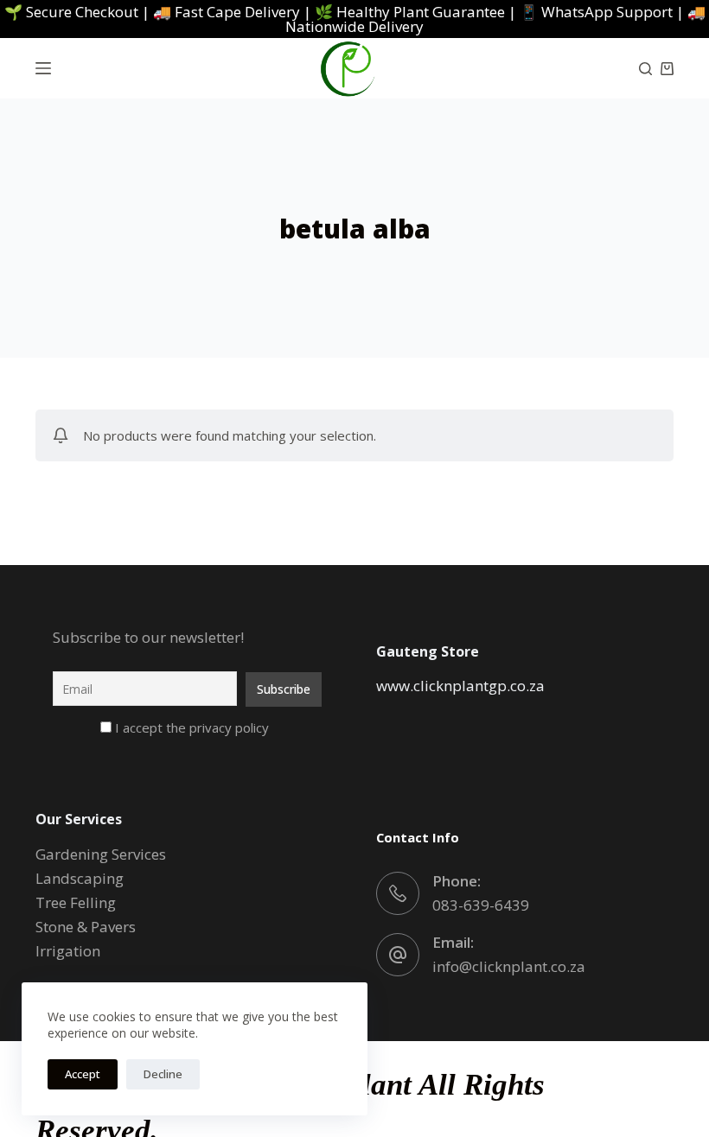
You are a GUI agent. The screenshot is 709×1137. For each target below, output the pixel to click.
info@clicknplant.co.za (508, 966)
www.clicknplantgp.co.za (460, 686)
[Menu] (43, 68)
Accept (82, 1074)
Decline (163, 1074)
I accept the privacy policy (190, 727)
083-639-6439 (480, 905)
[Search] (645, 68)
